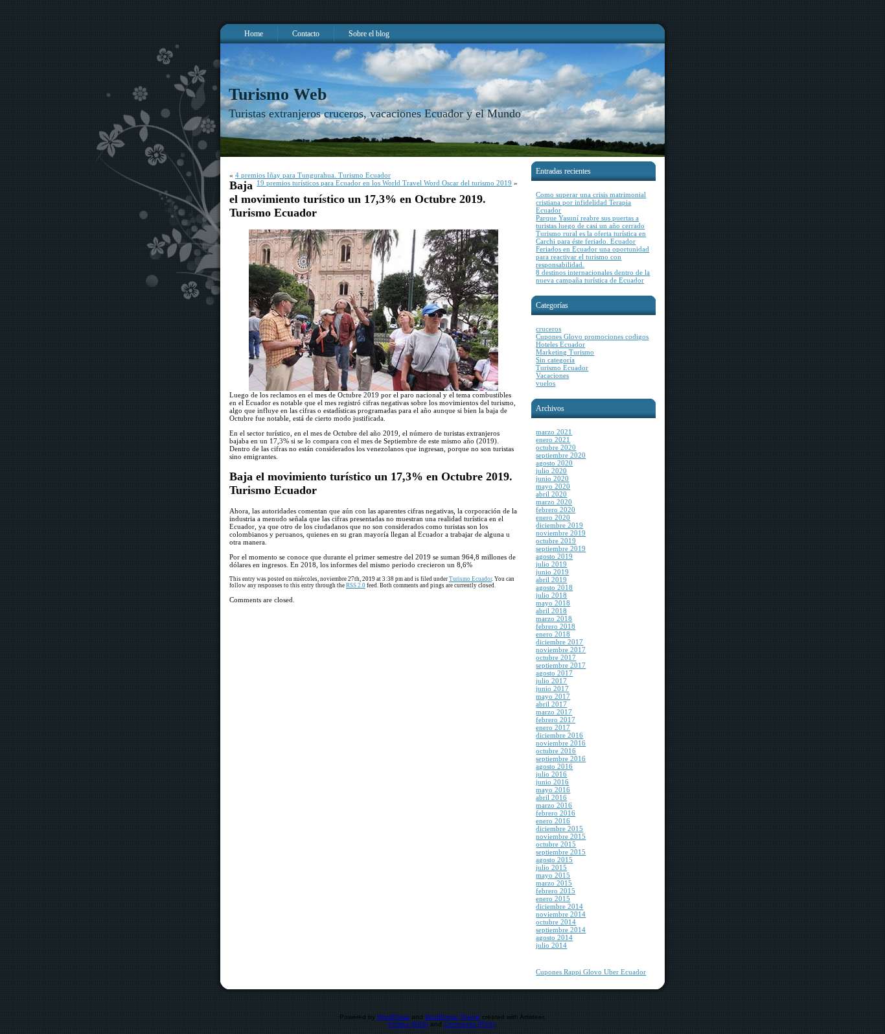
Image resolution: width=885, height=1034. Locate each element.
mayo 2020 (553, 486)
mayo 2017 (553, 696)
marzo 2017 (554, 712)
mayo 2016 (553, 789)
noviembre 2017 (561, 649)
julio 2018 (551, 595)
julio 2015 (551, 867)
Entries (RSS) (408, 1024)
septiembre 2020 (561, 455)
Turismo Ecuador (470, 579)
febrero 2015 (555, 891)
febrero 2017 (555, 719)
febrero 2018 (555, 626)
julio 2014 (551, 945)
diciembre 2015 (559, 828)
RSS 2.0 (355, 585)
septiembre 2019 (561, 548)
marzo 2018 (554, 618)
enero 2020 (553, 517)
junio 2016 (552, 782)
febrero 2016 (555, 813)
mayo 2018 (553, 603)
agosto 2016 (554, 766)
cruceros (548, 329)
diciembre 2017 (559, 642)
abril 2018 (551, 611)
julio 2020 (551, 471)
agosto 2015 (554, 860)
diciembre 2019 (559, 525)
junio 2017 (552, 688)
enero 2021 (553, 439)
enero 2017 (553, 727)
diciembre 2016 (559, 735)
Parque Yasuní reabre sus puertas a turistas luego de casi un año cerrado (590, 221)
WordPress (393, 1016)
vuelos (545, 383)
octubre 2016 (556, 751)
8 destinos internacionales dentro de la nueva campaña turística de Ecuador (593, 276)
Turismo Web (278, 94)
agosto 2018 (554, 587)
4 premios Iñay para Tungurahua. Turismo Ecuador (313, 175)
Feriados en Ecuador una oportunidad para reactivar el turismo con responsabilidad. (592, 256)
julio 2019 (551, 564)
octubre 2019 (556, 541)
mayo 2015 (553, 875)
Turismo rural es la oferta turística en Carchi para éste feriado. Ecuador (591, 237)
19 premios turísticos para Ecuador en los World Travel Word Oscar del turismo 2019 (384, 183)
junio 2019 (552, 572)
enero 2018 (553, 634)
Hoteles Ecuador (560, 344)
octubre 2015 (556, 844)
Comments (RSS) (469, 1024)
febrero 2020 (555, 509)
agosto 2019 (554, 556)
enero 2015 (553, 898)
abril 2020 (551, 494)
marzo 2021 (554, 432)
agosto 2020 (554, 463)
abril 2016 (551, 797)
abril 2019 (551, 579)
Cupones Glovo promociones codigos (592, 336)
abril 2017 (551, 704)
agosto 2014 (554, 937)
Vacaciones (552, 375)
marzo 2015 (554, 883)
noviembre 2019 (561, 533)
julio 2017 (551, 681)
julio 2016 (551, 774)
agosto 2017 (554, 673)
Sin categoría (555, 360)
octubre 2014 (556, 922)
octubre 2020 (556, 447)
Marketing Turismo (565, 352)
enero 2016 (553, 821)
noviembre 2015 (561, 836)
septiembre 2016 (561, 758)
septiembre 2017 (561, 665)
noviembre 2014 (561, 914)
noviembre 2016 (561, 743)
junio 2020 (552, 478)
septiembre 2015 (561, 852)
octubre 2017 (556, 657)
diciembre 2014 (559, 906)
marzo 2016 (554, 805)
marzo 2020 (554, 502)
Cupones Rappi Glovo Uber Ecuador (591, 972)
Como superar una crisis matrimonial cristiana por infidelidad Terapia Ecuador (591, 202)
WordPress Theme (452, 1016)
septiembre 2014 (561, 930)
